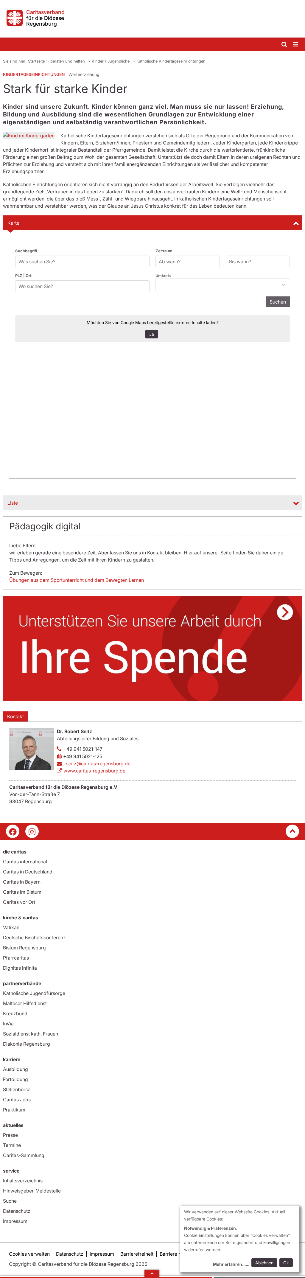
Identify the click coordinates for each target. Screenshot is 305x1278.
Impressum (15, 1221)
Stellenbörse (16, 1089)
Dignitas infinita (20, 968)
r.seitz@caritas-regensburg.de (96, 764)
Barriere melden (177, 1254)
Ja (151, 334)
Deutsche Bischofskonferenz (34, 937)
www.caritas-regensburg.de (94, 771)
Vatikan (11, 927)
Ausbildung (15, 1069)
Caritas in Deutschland (27, 872)
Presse (10, 1135)
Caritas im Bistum (22, 892)
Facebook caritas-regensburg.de (12, 831)
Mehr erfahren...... (231, 1264)
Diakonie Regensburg (26, 1044)
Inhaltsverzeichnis (23, 1181)
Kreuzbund (15, 1013)
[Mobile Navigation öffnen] (296, 45)
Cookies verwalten (29, 1254)
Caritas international (25, 862)
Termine (12, 1145)
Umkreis (163, 275)
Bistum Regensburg (24, 948)
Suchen (278, 302)
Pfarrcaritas (16, 958)
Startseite (36, 61)
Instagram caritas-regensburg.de (32, 831)
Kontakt (15, 716)
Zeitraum (163, 250)
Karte (13, 223)
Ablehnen (264, 1262)
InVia (8, 1024)
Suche (10, 1201)
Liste (12, 503)
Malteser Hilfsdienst (25, 1003)
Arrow (151, 1273)
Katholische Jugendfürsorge (34, 993)
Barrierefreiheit (136, 1254)
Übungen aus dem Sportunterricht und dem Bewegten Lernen (76, 580)
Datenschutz (16, 1211)
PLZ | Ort (23, 275)
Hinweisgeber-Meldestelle (32, 1191)
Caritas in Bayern (22, 882)
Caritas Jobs (17, 1100)
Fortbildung (15, 1079)
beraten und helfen (68, 61)
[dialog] (239, 1239)
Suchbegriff (26, 250)
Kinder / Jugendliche (111, 61)
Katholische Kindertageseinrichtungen (171, 61)
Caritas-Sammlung (23, 1155)
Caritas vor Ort (19, 902)
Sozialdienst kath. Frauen (30, 1034)
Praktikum (14, 1110)
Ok (286, 1262)
